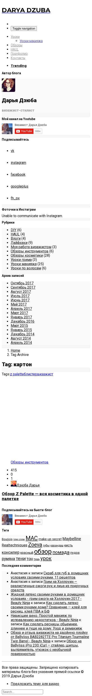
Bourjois (7, 539)
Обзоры (16, 45)
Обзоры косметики (27, 255)
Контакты (18, 58)
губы (46, 545)
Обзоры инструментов (29, 251)
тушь (37, 559)
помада (60, 552)
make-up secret (50, 539)
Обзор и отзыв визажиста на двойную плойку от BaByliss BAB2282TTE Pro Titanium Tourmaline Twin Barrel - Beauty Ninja (50, 636)
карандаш (56, 545)
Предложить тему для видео (35, 684)
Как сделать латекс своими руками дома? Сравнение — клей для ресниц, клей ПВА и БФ (49, 607)
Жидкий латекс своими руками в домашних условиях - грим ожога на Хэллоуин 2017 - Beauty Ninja (48, 598)
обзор (43, 551)
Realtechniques (14, 545)
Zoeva (35, 545)
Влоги (16, 238)
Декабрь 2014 (22, 334)
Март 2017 (19, 313)
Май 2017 (19, 304)
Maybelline (72, 539)
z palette (17, 374)
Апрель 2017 (21, 309)
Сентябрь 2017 (23, 287)
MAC (32, 538)
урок (46, 558)
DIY (13, 230)
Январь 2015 (21, 330)
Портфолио (19, 53)
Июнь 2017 (20, 300)
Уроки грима (21, 260)
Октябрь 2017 (22, 283)
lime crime (19, 539)
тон (30, 558)
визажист (45, 374)
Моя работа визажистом (31, 247)
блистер (30, 374)
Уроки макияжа (31, 41)
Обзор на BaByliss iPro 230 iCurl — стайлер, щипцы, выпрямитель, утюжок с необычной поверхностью (46, 647)
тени (21, 558)
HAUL (15, 49)
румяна (8, 558)
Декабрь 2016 (22, 321)
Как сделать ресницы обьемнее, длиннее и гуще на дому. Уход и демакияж (46, 626)
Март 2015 (19, 326)
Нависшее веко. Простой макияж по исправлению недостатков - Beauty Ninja (44, 617)
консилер (10, 552)
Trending (19, 66)
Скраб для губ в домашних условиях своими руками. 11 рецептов (49, 575)
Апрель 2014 (21, 343)
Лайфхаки (19, 243)
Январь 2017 (21, 317)
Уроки (15, 36)
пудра (74, 553)
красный (26, 553)
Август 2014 (21, 338)
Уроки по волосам (26, 268)
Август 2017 (21, 292)
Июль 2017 (20, 296)
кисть (68, 545)
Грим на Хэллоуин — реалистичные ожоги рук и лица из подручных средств (49, 586)
